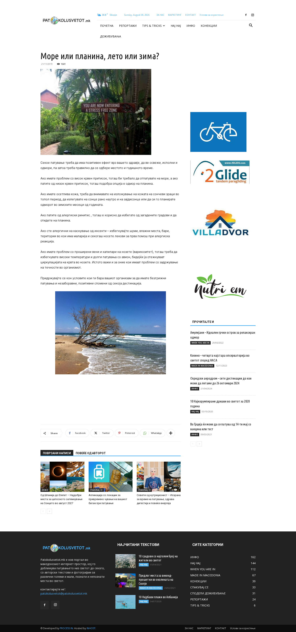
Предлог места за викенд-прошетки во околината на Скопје (156, 579)
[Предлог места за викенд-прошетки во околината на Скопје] (125, 580)
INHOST (91, 628)
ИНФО (190, 26)
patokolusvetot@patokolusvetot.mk (63, 593)
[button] (251, 26)
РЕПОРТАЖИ (128, 26)
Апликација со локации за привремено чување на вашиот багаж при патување (108, 499)
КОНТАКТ (190, 14)
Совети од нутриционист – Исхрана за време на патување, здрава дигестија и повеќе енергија (159, 499)
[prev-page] (43, 511)
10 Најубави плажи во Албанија (158, 597)
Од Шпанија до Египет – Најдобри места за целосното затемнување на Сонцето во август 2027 (61, 499)
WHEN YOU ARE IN (200, 342)
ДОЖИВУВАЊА (110, 36)
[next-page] (49, 511)
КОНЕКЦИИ (209, 26)
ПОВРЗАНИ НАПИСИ (57, 453)
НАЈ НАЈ (176, 26)
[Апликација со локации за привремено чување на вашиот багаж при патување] (110, 477)
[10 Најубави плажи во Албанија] (125, 602)
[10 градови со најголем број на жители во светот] (125, 561)
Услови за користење (212, 14)
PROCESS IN (66, 628)
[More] (171, 433)
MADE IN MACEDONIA (202, 365)
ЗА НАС (160, 14)
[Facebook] (246, 15)
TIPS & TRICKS (152, 26)
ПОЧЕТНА (106, 26)
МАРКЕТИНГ (174, 14)
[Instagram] (252, 15)
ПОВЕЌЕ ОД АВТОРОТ (91, 453)
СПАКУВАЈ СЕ (96, 490)
